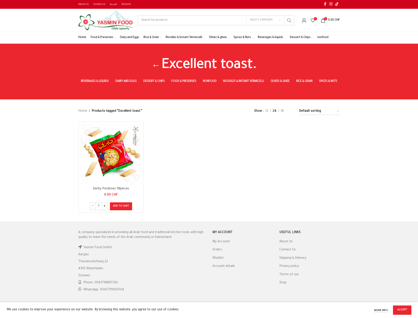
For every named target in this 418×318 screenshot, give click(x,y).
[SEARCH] (289, 20)
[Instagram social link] (331, 4)
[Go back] (156, 65)
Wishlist (218, 258)
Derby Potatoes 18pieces (111, 189)
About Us (286, 242)
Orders (217, 250)
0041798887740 (106, 283)
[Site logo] (105, 20)
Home (82, 111)
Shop (283, 283)
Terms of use (289, 275)
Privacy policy (289, 266)
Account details (223, 266)
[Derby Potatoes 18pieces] (111, 154)
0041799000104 (112, 290)
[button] (121, 206)
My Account (221, 242)
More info (381, 310)
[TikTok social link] (337, 4)
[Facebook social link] (325, 4)
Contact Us (287, 250)
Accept (402, 310)
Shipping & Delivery (292, 258)
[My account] (304, 20)
